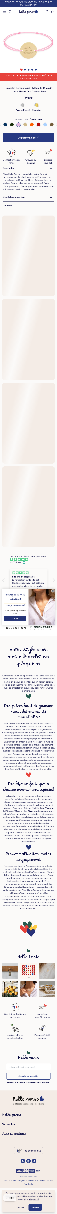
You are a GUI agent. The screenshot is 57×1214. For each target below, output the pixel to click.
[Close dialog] (53, 590)
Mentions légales (18, 1180)
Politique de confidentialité (39, 1180)
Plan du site (28, 1184)
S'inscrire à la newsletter (29, 1076)
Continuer (35, 1207)
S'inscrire (15, 618)
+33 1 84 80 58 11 (32, 1150)
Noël (34, 808)
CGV (6, 1180)
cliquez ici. (34, 1199)
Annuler (20, 1207)
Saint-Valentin (47, 808)
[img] (30, 559)
